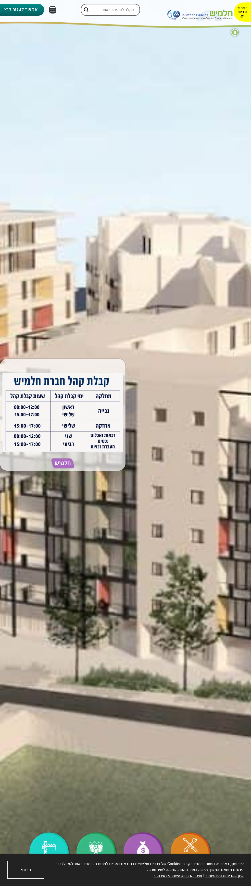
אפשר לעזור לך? (21, 9)
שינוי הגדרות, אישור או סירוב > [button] (177, 876)
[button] (52, 9)
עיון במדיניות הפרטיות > (224, 876)
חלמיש (63, 463)
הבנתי (26, 870)
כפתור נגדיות (243, 10)
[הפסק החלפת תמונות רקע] (235, 32)
